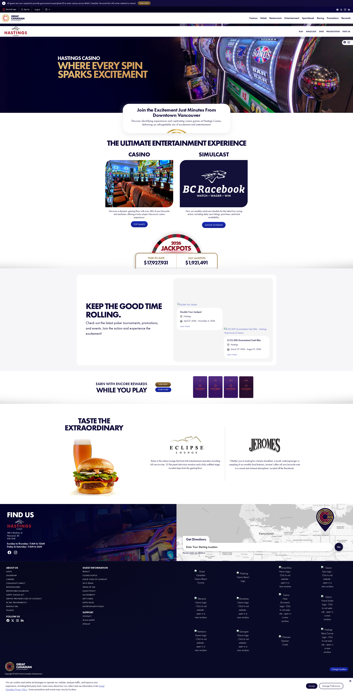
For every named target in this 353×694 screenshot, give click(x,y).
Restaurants (275, 18)
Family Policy (89, 591)
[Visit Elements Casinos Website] (201, 607)
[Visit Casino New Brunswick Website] (285, 607)
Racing (320, 18)
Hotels (263, 18)
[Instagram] (345, 9)
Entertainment (291, 18)
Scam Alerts (89, 620)
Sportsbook (308, 18)
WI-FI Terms (88, 583)
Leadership (11, 575)
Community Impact (15, 583)
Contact (87, 616)
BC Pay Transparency (16, 602)
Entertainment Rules (93, 606)
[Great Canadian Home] (13, 18)
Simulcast (311, 31)
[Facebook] (337, 10)
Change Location (339, 669)
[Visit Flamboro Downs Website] (201, 640)
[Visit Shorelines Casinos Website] (243, 607)
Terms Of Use (89, 587)
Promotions (333, 18)
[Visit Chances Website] (285, 640)
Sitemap (86, 624)
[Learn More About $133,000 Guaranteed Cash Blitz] (246, 307)
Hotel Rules (88, 602)
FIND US (346, 31)
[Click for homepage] (15, 31)
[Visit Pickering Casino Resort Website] (243, 577)
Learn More (185, 326)
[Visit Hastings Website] (327, 640)
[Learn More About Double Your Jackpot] (187, 293)
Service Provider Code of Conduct (24, 598)
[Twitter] (341, 10)
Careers (10, 579)
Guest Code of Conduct (95, 579)
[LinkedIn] (349, 10)
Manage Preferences (331, 686)
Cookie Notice (90, 575)
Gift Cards (88, 598)
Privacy (86, 571)
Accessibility (89, 595)
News (9, 571)
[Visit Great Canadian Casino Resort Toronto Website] (201, 577)
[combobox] (47, 9)
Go (338, 546)
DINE (321, 31)
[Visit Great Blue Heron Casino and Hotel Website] (285, 577)
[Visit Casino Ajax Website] (327, 577)
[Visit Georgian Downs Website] (243, 640)
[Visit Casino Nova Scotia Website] (327, 607)
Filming (10, 610)
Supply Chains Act (15, 595)
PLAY (301, 31)
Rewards (346, 18)
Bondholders (13, 587)
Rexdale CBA (12, 606)
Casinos (253, 18)
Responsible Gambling (17, 591)
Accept (312, 686)
